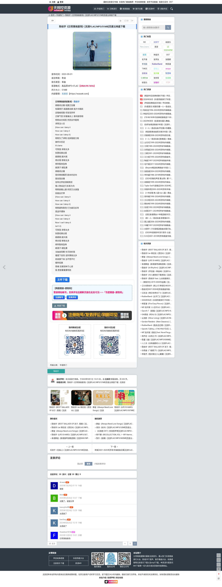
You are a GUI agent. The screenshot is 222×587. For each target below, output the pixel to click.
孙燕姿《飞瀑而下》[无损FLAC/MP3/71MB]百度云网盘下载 (165, 350)
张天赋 (156, 73)
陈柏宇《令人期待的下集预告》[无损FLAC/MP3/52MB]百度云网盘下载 (170, 275)
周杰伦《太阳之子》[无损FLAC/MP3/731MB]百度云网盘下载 (166, 336)
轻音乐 (144, 82)
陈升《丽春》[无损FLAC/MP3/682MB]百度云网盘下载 (117, 438)
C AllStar (144, 78)
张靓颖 (168, 59)
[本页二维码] (219, 578)
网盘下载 (61, 306)
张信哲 (156, 78)
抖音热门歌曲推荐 (126, 2)
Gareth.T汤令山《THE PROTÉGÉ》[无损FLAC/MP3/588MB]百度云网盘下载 (172, 329)
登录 (61, 2)
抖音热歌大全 (78, 558)
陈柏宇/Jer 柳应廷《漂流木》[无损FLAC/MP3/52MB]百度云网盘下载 (79, 427)
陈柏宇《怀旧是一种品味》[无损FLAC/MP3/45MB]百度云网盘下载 (168, 271)
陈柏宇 (77, 101)
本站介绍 (102, 578)
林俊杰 (156, 55)
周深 (156, 47)
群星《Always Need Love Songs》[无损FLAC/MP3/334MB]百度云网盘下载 (82, 431)
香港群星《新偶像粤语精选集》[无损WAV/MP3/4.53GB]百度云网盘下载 (80, 438)
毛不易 (144, 59)
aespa (168, 69)
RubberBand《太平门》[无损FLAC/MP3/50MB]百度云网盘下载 (167, 296)
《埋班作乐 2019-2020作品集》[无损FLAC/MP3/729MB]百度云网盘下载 (171, 282)
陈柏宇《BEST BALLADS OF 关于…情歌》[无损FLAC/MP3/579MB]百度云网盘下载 (84, 424)
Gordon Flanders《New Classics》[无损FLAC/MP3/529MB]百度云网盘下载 (172, 322)
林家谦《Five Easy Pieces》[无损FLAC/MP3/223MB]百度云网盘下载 (169, 304)
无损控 (65, 94)
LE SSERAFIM (168, 48)
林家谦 (168, 64)
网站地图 (119, 578)
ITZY (168, 82)
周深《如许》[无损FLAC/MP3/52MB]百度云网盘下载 (117, 427)
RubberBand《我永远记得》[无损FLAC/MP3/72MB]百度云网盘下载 (169, 325)
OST (171, 2)
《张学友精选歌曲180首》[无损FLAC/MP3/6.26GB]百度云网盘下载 (170, 124)
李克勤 (144, 64)
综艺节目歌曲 (152, 2)
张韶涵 (144, 73)
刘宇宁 (156, 42)
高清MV (78, 563)
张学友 (156, 59)
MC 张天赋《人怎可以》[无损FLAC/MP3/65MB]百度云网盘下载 (167, 307)
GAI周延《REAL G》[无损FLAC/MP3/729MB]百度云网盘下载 (166, 314)
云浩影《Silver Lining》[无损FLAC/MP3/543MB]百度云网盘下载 (167, 318)
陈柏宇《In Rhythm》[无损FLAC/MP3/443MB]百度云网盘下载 (167, 268)
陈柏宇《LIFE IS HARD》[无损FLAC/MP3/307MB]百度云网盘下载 (124, 410)
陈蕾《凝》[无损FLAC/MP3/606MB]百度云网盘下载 (162, 340)
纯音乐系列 (163, 2)
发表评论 (72, 297)
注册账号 (59, 297)
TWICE (144, 69)
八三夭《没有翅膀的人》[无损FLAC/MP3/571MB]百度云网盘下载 (168, 343)
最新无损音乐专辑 (110, 2)
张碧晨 (168, 78)
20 (127, 21)
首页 (52, 15)
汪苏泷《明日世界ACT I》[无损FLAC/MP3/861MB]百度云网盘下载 (168, 293)
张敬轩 (156, 82)
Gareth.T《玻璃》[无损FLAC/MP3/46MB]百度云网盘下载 (165, 311)
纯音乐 (168, 42)
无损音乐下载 (58, 563)
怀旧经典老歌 (140, 2)
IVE (144, 42)
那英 (144, 55)
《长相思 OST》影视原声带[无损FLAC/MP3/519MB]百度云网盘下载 (123, 431)
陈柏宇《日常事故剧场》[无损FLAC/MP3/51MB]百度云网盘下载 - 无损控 (96, 382)
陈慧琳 (168, 73)
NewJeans (144, 47)
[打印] (120, 20)
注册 (53, 2)
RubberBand (157, 64)
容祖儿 (156, 69)
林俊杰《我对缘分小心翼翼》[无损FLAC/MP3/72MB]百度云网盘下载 (169, 354)
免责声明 (111, 578)
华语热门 (59, 15)
